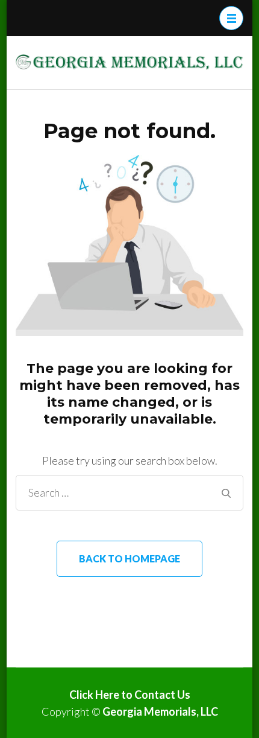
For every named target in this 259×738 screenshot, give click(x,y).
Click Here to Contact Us (129, 694)
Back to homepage (129, 558)
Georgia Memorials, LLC (160, 711)
